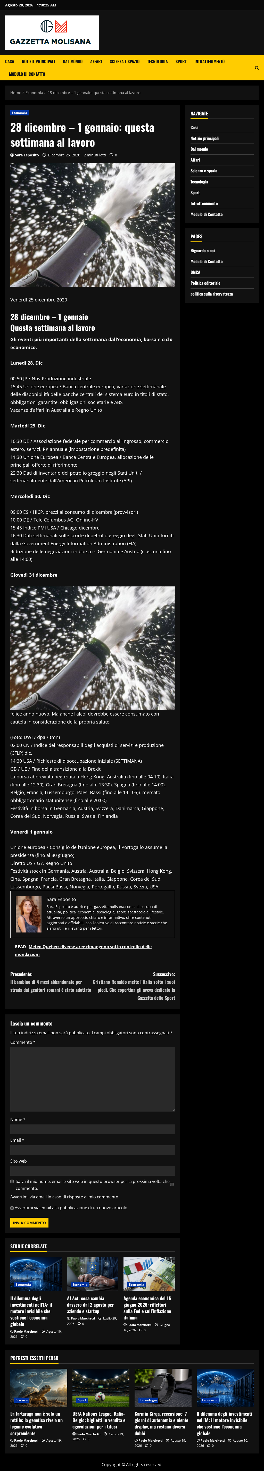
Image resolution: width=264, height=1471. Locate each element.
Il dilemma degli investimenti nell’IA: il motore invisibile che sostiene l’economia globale (31, 1311)
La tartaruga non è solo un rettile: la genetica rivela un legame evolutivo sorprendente (36, 1423)
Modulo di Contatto (27, 74)
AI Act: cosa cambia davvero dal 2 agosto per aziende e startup (90, 1304)
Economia (19, 113)
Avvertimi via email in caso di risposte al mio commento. (64, 1197)
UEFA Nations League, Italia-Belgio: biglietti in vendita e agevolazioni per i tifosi (98, 1420)
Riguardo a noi (203, 250)
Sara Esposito (27, 155)
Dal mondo (72, 61)
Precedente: (50, 982)
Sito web (18, 1161)
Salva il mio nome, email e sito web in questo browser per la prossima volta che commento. (93, 1185)
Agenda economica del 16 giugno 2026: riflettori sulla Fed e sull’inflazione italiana (147, 1308)
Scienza (22, 1400)
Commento (23, 1042)
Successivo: (134, 986)
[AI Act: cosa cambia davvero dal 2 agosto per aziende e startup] (93, 1274)
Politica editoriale (205, 283)
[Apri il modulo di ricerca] (257, 68)
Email (17, 1140)
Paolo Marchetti (26, 1331)
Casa (9, 61)
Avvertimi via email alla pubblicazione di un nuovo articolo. (71, 1208)
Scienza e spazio (124, 61)
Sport (181, 61)
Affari (96, 61)
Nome (18, 1119)
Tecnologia (157, 61)
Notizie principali (38, 61)
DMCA (195, 272)
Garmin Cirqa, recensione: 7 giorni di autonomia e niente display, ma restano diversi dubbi (161, 1423)
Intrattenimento (209, 61)
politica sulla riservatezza (212, 294)
